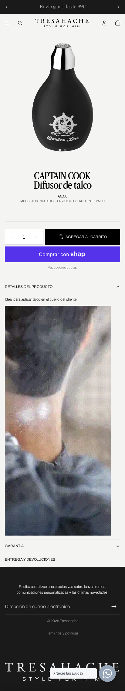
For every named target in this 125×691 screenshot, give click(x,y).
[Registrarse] (114, 607)
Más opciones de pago (62, 267)
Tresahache (69, 621)
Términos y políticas (63, 633)
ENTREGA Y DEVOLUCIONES (30, 559)
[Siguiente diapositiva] (118, 7)
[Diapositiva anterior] (6, 7)
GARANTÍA (14, 546)
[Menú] (7, 23)
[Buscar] (20, 23)
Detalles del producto (28, 287)
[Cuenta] (104, 23)
